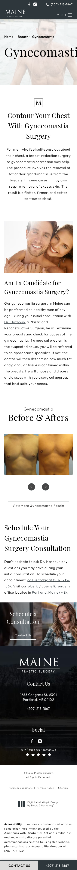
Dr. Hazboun (14, 322)
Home (8, 36)
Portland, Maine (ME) (49, 592)
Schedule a (23, 618)
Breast (23, 36)
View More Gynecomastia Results (39, 506)
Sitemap (63, 787)
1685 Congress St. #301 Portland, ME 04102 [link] (38, 696)
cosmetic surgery (55, 586)
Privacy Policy (45, 787)
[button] (29, 4)
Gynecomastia (43, 36)
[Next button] (45, 487)
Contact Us (23, 635)
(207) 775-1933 (14, 850)
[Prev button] (31, 487)
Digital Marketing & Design (43, 804)
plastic (33, 586)
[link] (59, 4)
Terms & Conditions (21, 787)
